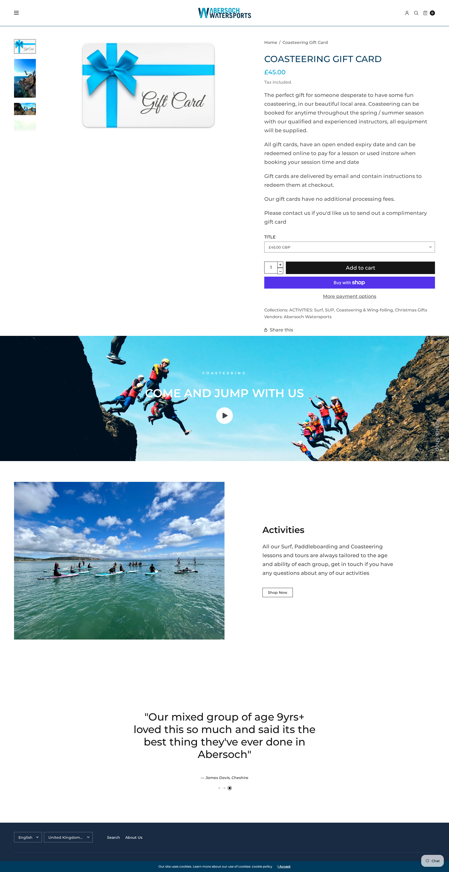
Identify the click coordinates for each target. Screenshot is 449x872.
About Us (133, 837)
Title (270, 237)
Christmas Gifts (411, 309)
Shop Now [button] (277, 592)
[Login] (407, 13)
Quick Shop (437, 436)
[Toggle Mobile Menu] (19, 13)
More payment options (349, 296)
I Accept (284, 866)
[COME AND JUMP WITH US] (224, 422)
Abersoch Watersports (308, 316)
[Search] (416, 13)
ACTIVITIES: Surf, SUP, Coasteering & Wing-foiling (341, 309)
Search (113, 837)
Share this (281, 329)
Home (270, 42)
